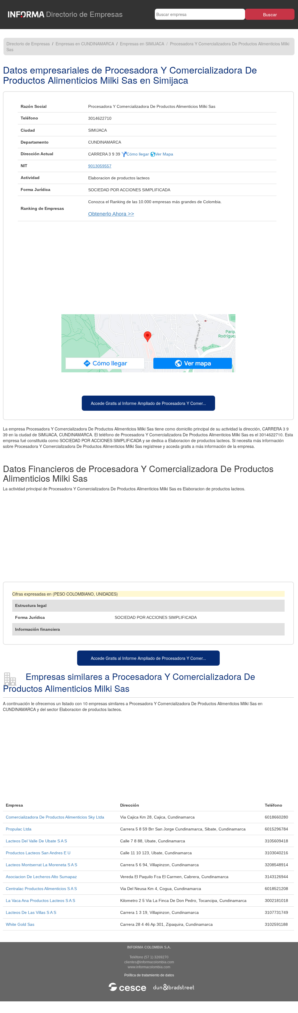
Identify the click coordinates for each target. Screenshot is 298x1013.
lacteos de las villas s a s (31, 912)
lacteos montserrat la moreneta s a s (41, 864)
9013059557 (99, 166)
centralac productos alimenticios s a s (41, 888)
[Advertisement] (148, 264)
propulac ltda (18, 829)
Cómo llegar (138, 154)
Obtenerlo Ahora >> (111, 214)
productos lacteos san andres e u (38, 853)
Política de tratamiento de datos (149, 975)
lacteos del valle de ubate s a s (36, 841)
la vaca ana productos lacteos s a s (40, 900)
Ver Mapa (164, 154)
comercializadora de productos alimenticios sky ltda (55, 817)
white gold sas (20, 924)
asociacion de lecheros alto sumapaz (41, 876)
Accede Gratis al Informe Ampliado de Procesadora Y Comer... (148, 403)
